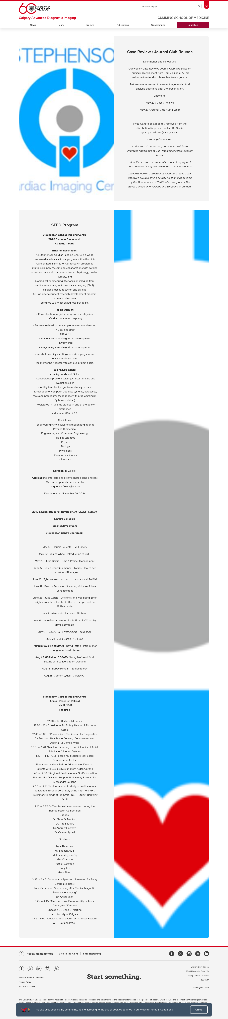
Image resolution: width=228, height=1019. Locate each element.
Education (193, 25)
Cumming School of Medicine (183, 17)
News (33, 25)
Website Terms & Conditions (156, 1009)
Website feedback (27, 986)
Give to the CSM (68, 954)
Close (198, 1009)
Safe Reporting (92, 954)
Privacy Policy (25, 981)
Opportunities (158, 25)
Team (61, 25)
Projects (90, 25)
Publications (123, 25)
